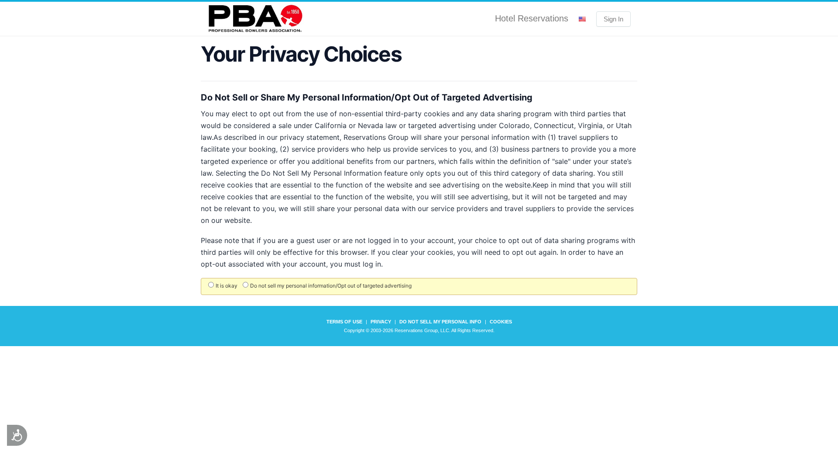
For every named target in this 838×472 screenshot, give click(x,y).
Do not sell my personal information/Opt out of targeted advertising (331, 285)
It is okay (226, 285)
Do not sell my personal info (440, 321)
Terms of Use (344, 321)
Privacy (381, 321)
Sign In (613, 19)
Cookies (501, 321)
